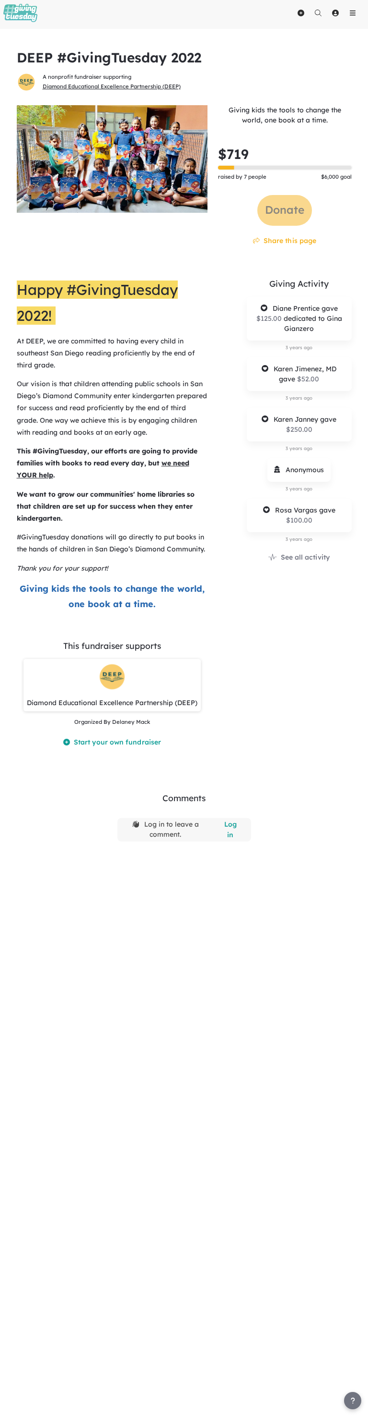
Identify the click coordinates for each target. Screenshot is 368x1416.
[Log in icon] (335, 13)
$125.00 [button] (270, 318)
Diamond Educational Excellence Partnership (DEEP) (112, 86)
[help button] (352, 1400)
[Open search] (318, 13)
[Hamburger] (352, 13)
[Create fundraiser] (301, 13)
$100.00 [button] (299, 520)
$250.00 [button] (299, 429)
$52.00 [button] (308, 379)
